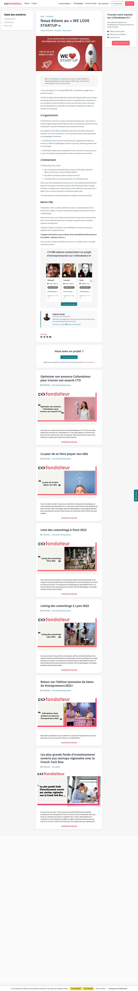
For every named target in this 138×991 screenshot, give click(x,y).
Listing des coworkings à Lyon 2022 (64, 606)
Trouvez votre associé (69, 357)
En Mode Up (57, 131)
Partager (43, 334)
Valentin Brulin (58, 314)
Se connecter (117, 3)
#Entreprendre (66, 30)
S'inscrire (129, 3)
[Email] (50, 337)
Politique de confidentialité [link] (118, 989)
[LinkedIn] (47, 337)
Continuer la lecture (69, 442)
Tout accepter (76, 989)
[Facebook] (41, 337)
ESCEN (45, 150)
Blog (42, 16)
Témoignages (78, 3)
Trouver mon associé (62, 83)
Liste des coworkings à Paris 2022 (63, 530)
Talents (27, 3)
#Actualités (57, 30)
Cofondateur (90, 100)
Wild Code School (50, 141)
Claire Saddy (78, 183)
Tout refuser (88, 989)
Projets (34, 3)
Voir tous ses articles (58, 324)
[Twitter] (44, 337)
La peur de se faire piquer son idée (64, 454)
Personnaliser (101, 989)
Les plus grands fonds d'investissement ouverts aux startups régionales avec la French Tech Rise (67, 758)
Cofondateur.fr (55, 79)
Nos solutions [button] (103, 4)
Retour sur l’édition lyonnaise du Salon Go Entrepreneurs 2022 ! (67, 684)
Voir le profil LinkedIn (74, 324)
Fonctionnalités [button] (64, 4)
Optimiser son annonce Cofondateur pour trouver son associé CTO (65, 378)
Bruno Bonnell (72, 186)
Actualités (49, 16)
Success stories (91, 3)
